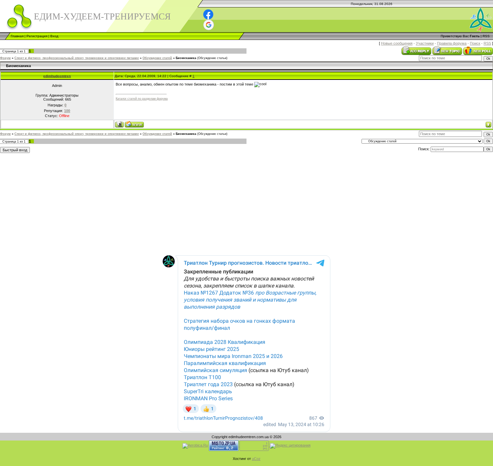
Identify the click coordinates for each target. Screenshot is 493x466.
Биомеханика (186, 58)
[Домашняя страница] (134, 124)
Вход (54, 36)
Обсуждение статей (157, 58)
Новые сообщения (397, 43)
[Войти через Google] (208, 24)
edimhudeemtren (57, 76)
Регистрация (36, 36)
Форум (5, 58)
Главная (17, 36)
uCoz (256, 459)
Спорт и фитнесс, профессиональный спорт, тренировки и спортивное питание (76, 58)
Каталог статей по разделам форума (142, 98)
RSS (486, 36)
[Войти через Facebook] (208, 14)
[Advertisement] (172, 203)
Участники (425, 43)
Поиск (475, 43)
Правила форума (452, 43)
